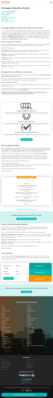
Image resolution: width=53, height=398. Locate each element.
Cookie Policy (47, 387)
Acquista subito (8, 278)
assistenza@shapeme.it (26, 381)
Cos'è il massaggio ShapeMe (8, 11)
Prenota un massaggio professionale (26, 218)
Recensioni (4, 16)
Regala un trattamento (5, 361)
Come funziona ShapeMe (5, 363)
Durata (17, 271)
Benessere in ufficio (30, 363)
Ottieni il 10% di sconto (6, 248)
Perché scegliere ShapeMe (8, 18)
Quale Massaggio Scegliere (6, 365)
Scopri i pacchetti (26, 291)
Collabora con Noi (30, 365)
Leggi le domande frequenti (7, 170)
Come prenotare (5, 14)
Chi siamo (29, 361)
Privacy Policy (41, 387)
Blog (2, 359)
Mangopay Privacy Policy (26, 388)
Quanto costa (4, 19)
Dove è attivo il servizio (7, 21)
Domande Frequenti (30, 359)
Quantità (5, 271)
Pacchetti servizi (30, 367)
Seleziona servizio (7, 265)
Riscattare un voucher (5, 369)
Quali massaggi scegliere (7, 13)
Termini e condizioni (34, 387)
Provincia (18, 265)
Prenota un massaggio (26, 139)
